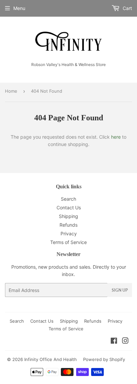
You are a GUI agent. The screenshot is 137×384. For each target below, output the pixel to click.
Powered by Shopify (104, 359)
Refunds (68, 225)
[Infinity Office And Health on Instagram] (125, 341)
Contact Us (69, 207)
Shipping (68, 216)
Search (68, 199)
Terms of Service (68, 242)
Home (11, 91)
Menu (19, 8)
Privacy (69, 233)
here (116, 137)
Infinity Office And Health (50, 359)
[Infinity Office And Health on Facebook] (113, 341)
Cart (126, 8)
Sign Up (120, 290)
